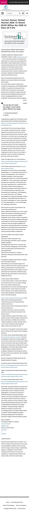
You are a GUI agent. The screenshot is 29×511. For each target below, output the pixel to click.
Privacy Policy (21, 508)
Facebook (4, 429)
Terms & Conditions (21, 505)
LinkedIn (3, 433)
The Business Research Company (12, 337)
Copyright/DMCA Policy (10, 508)
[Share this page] (27, 13)
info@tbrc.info (5, 425)
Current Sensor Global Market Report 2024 (12, 298)
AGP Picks (4, 2)
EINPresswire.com (22, 57)
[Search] (19, 13)
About (8, 502)
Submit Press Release (8, 505)
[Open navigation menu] (2, 13)
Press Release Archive (17, 502)
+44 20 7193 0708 (6, 423)
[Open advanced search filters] (23, 13)
